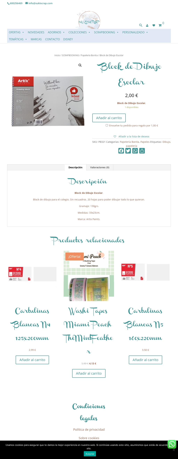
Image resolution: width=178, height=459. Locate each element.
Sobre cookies (89, 438)
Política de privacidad (89, 429)
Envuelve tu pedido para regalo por (133, 125)
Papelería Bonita (89, 55)
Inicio (57, 55)
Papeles (144, 141)
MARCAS (36, 39)
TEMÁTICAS (16, 39)
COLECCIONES (77, 32)
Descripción (75, 167)
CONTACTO (52, 39)
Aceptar (90, 453)
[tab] (75, 167)
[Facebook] (121, 151)
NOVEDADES (36, 32)
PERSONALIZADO (133, 32)
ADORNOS (54, 32)
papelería (131, 145)
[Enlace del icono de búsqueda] (141, 26)
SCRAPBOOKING (104, 32)
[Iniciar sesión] (147, 25)
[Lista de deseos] (154, 25)
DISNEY (68, 39)
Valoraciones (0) (99, 167)
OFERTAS (15, 32)
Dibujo (166, 141)
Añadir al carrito (109, 117)
